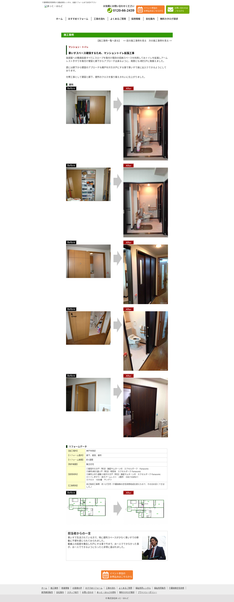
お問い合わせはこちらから (181, 9)
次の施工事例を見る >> (160, 40)
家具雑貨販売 (47, 592)
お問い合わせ (87, 592)
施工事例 (54, 588)
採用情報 (135, 18)
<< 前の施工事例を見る (134, 40)
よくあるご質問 (118, 18)
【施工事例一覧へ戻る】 (108, 40)
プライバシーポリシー (147, 592)
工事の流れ (99, 18)
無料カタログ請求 (169, 18)
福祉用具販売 (160, 588)
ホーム (59, 18)
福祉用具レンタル (143, 588)
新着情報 (65, 588)
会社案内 (150, 18)
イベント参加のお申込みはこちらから (153, 9)
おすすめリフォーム (78, 18)
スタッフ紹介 (73, 592)
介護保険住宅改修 (176, 588)
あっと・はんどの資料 (106, 592)
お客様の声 (77, 588)
